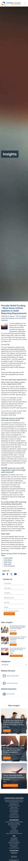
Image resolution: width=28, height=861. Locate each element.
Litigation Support (14, 807)
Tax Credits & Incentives (14, 816)
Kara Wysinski (10, 318)
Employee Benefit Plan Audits (14, 824)
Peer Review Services (14, 808)
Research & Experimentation (14, 842)
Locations (14, 850)
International (14, 827)
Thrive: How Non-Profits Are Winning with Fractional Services (17, 649)
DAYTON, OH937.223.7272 (14, 857)
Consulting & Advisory (14, 798)
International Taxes (14, 840)
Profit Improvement (14, 810)
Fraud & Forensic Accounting (14, 805)
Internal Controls (14, 826)
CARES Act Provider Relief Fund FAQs (13, 349)
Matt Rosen (7, 562)
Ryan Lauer (7, 564)
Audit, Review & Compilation (14, 823)
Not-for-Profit (21, 318)
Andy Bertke (8, 560)
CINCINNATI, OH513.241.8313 (14, 853)
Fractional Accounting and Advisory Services (14, 800)
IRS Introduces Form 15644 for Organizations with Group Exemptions (18, 638)
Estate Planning (14, 839)
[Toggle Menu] (25, 3)
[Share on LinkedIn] (3, 574)
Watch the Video (15, 656)
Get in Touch (9, 614)
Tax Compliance (14, 846)
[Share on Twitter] (11, 574)
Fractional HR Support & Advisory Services (14, 801)
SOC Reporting (14, 813)
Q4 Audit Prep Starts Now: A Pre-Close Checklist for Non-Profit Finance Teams (18, 627)
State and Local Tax (14, 814)
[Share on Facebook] (7, 574)
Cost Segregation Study (14, 803)
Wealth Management (14, 804)
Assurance (4, 320)
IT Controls (14, 829)
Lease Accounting (14, 830)
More (12, 633)
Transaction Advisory (14, 817)
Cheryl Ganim (8, 558)
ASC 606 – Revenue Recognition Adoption (14, 821)
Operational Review (14, 832)
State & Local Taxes (14, 845)
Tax (14, 836)
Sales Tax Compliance (14, 811)
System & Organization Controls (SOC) (14, 833)
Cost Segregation (14, 837)
